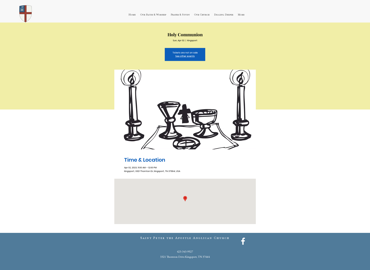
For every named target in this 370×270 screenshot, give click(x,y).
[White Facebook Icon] (243, 241)
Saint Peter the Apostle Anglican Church (185, 238)
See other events (185, 56)
